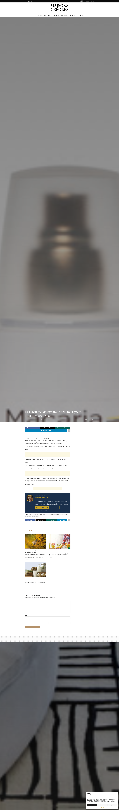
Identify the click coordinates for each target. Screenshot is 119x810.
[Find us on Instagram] (26, 1)
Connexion (87, 1)
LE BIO (26, 579)
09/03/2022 (27, 559)
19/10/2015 (27, 585)
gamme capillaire (43, 514)
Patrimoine (72, 15)
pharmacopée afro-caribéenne (53, 514)
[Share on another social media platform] (69, 430)
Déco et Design (39, 419)
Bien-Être (34, 419)
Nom (26, 615)
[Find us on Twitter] (28, 1)
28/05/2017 (51, 557)
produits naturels (64, 514)
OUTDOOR (66, 15)
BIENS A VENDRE (43, 15)
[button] (116, 794)
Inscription (92, 1)
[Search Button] (93, 15)
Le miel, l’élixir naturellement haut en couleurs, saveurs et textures (33, 551)
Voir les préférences (112, 805)
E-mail (26, 620)
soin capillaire (28, 516)
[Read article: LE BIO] (35, 569)
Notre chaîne (80, 15)
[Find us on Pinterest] (31, 1)
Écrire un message (54, 507)
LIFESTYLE (60, 15)
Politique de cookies (101, 807)
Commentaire (28, 600)
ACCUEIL (37, 15)
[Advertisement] (47, 436)
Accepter (92, 805)
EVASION (50, 15)
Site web (50, 620)
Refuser (102, 805)
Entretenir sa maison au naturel (56, 551)
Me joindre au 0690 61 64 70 (42, 507)
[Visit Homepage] (59, 8)
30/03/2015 (27, 419)
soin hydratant (35, 516)
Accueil (27, 424)
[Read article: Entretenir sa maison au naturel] (59, 541)
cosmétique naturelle (34, 514)
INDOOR (55, 15)
